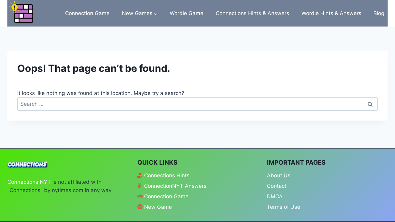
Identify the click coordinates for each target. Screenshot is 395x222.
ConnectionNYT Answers (175, 186)
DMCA (275, 196)
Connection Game (87, 13)
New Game (158, 207)
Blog (378, 13)
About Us (278, 175)
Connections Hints (166, 175)
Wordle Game (186, 13)
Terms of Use (283, 207)
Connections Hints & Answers (252, 13)
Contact (276, 186)
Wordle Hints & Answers (331, 13)
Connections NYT (29, 182)
